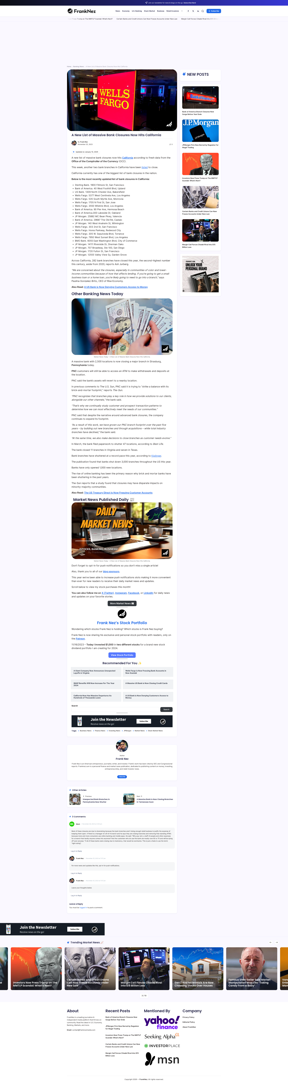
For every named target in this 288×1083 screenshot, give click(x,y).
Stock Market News (155, 731)
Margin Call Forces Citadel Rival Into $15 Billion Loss (138, 19)
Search (75, 706)
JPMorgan (127, 731)
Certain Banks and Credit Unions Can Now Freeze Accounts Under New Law (83, 19)
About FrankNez (189, 1027)
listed (145, 167)
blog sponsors (111, 571)
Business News (85, 731)
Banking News (78, 66)
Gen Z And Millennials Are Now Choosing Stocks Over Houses (86, 984)
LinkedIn (148, 593)
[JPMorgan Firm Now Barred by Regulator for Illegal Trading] (200, 130)
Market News (140, 731)
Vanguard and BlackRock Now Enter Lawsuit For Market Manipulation (194, 982)
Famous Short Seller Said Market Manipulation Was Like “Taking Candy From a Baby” (142, 982)
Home (69, 66)
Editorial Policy (189, 1022)
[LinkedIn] (198, 11)
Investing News (114, 731)
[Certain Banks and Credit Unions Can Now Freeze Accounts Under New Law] (200, 197)
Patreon (80, 638)
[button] (202, 11)
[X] (193, 11)
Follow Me (122, 777)
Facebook (133, 593)
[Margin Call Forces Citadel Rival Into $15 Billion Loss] (200, 230)
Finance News (100, 731)
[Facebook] (188, 11)
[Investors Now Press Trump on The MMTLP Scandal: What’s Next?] (200, 164)
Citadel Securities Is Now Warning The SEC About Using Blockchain (250, 984)
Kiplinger (156, 455)
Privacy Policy (188, 1017)
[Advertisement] (144, 44)
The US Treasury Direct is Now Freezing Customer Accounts (118, 492)
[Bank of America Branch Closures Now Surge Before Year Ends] (200, 97)
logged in (83, 907)
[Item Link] (36, 968)
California (127, 157)
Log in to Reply (76, 851)
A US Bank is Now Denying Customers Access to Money (116, 287)
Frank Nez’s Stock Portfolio (122, 622)
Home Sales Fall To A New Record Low (178, 19)
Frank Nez (84, 142)
